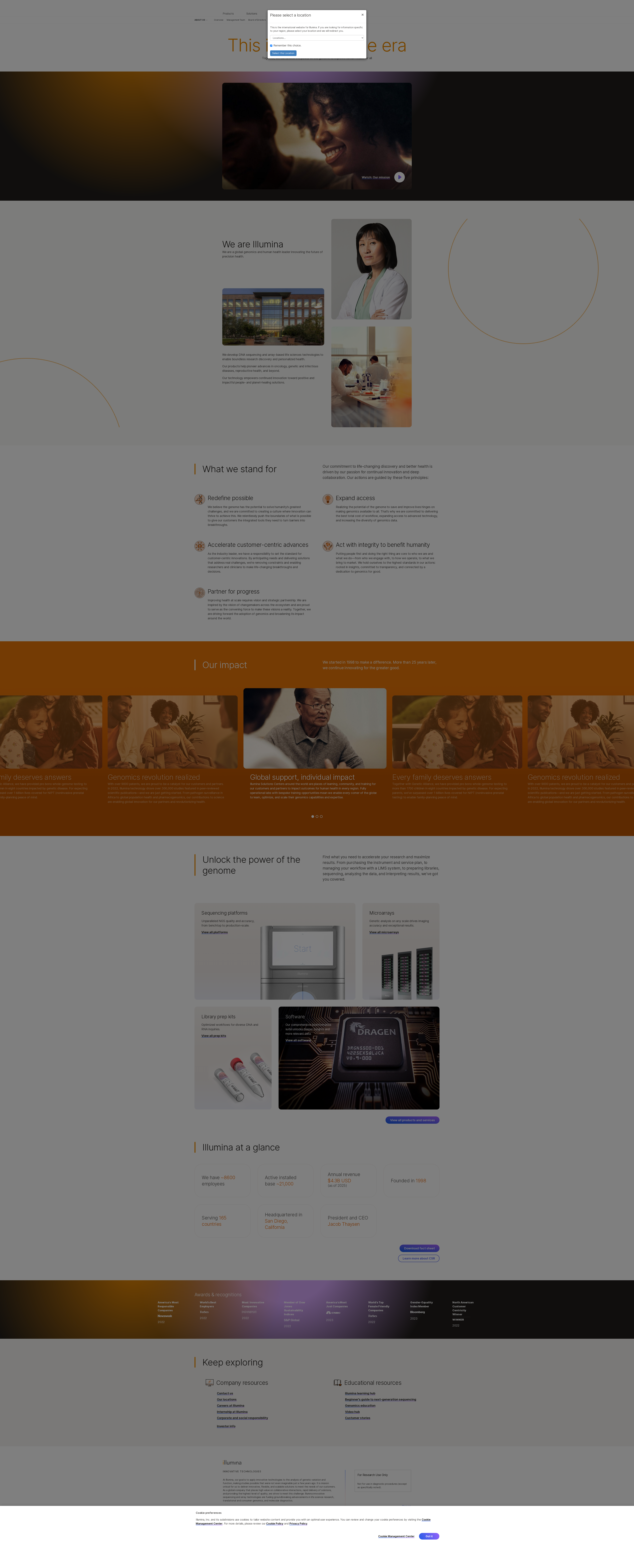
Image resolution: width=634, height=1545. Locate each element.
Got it (429, 1536)
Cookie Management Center (396, 1536)
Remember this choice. (287, 45)
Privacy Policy (298, 1523)
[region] (317, 1525)
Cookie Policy (274, 1523)
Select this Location (283, 53)
